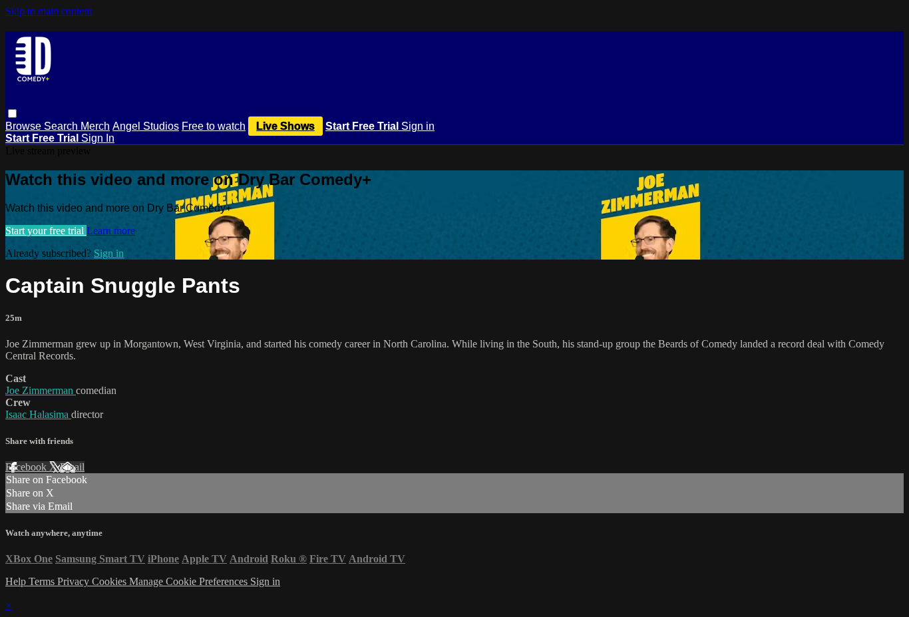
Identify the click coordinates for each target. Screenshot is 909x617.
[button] (12, 113)
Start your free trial (46, 230)
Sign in (418, 126)
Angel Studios (145, 126)
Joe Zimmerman (40, 390)
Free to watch (214, 126)
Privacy (74, 581)
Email (72, 467)
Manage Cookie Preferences (189, 581)
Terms (43, 581)
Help (17, 581)
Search (62, 126)
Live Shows (285, 126)
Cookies (110, 581)
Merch (95, 126)
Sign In (97, 138)
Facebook (27, 467)
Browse (24, 126)
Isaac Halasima (38, 414)
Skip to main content (48, 11)
